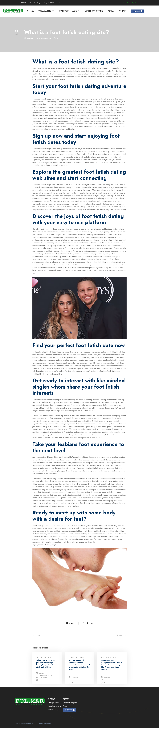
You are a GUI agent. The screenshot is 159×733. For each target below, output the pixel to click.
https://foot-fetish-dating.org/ (44, 544)
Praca (111, 11)
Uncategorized (45, 38)
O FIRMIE (19, 11)
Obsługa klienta (46, 11)
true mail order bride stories (44, 676)
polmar (30, 38)
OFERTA (30, 11)
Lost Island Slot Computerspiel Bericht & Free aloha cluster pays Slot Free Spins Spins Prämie (111, 665)
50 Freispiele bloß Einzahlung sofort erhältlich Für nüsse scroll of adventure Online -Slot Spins (79, 665)
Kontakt (122, 11)
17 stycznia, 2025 (43, 658)
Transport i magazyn (69, 11)
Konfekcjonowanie (94, 11)
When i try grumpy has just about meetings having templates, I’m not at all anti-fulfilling (47, 663)
